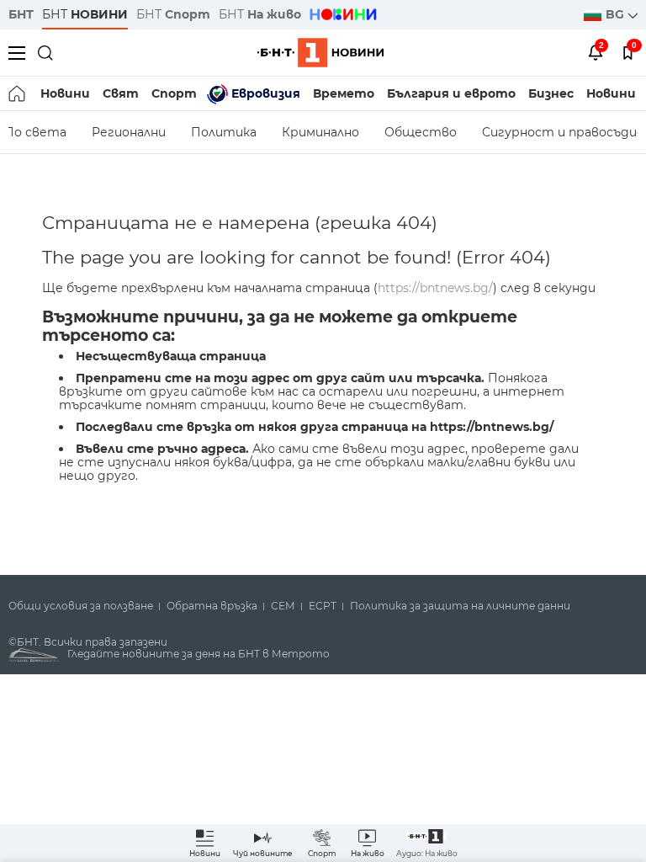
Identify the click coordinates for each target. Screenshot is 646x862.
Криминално (320, 132)
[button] (427, 843)
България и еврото (451, 93)
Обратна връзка (212, 606)
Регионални (129, 132)
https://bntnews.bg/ (435, 287)
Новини (65, 93)
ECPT (322, 606)
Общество (420, 132)
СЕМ (283, 606)
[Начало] (18, 93)
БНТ (21, 14)
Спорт (174, 93)
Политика (224, 132)
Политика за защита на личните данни (460, 606)
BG (616, 14)
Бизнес (551, 93)
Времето (343, 93)
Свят (121, 93)
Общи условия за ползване (80, 606)
